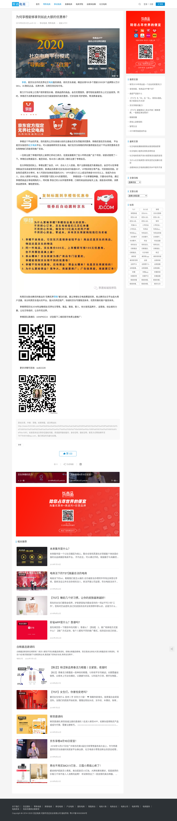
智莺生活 (133, 126)
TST (133, 209)
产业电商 (70, 806)
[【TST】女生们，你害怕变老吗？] (32, 699)
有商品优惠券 (146, 233)
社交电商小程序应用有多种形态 (142, 151)
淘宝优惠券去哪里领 (31, 809)
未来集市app (145, 237)
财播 (133, 272)
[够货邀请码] (32, 724)
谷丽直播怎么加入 (158, 268)
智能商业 (91, 806)
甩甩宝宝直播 (158, 245)
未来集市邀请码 (134, 241)
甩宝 (145, 241)
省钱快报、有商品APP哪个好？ (142, 89)
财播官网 (134, 276)
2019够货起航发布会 (138, 131)
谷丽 (145, 260)
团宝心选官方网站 (158, 217)
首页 (38, 4)
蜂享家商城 (157, 256)
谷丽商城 (157, 260)
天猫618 (134, 225)
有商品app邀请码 (134, 233)
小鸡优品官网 (134, 229)
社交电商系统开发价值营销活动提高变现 (146, 155)
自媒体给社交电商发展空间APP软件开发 (146, 167)
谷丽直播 (157, 264)
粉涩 (157, 253)
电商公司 (20, 659)
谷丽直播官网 (134, 268)
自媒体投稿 (91, 4)
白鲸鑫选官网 (134, 253)
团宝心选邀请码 (136, 122)
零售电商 (46, 4)
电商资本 (15, 809)
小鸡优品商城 (158, 225)
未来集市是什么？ (60, 548)
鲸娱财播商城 (158, 280)
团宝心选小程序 (146, 221)
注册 (151, 4)
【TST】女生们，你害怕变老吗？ (69, 692)
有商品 (145, 229)
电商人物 (102, 806)
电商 (51, 82)
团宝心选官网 (134, 221)
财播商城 (157, 272)
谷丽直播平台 (146, 268)
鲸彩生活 (157, 284)
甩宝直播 (157, 241)
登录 (145, 4)
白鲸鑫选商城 (158, 248)
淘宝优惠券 (23, 624)
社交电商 (103, 4)
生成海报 (70, 464)
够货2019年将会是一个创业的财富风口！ (146, 84)
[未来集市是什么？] (32, 556)
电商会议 (113, 806)
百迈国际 (26, 806)
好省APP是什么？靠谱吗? (65, 622)
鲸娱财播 (133, 117)
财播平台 (145, 276)
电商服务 (146, 806)
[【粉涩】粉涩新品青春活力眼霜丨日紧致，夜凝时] (32, 675)
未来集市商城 (158, 237)
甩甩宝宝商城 (146, 245)
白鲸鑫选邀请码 (26, 646)
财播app (145, 272)
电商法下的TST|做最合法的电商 (68, 573)
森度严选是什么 (136, 93)
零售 (56, 296)
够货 (157, 221)
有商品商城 (157, 233)
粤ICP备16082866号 (78, 813)
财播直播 (157, 276)
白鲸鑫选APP (146, 248)
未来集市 (134, 237)
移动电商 (57, 4)
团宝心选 (134, 217)
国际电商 (81, 806)
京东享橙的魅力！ (137, 105)
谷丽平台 (134, 264)
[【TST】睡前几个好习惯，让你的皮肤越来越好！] (32, 605)
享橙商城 (134, 213)
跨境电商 (48, 806)
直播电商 (68, 4)
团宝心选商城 (146, 217)
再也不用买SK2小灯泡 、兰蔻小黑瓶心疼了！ (76, 765)
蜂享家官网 (134, 260)
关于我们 (15, 806)
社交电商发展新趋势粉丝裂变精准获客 (145, 146)
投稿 (161, 4)
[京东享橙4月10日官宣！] (32, 748)
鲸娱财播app (145, 280)
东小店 (145, 209)
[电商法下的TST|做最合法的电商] (32, 581)
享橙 (24, 82)
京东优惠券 (157, 213)
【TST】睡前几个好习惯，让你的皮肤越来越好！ (78, 597)
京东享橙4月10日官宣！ (64, 741)
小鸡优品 (145, 225)
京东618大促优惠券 (146, 213)
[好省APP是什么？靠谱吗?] (32, 630)
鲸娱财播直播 (146, 284)
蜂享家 (133, 256)
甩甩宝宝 (134, 245)
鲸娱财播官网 (134, 284)
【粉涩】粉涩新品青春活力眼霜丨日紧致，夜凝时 (78, 667)
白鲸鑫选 (134, 248)
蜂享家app (145, 256)
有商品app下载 (158, 229)
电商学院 (79, 4)
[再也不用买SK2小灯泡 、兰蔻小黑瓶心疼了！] (32, 773)
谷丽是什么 (145, 264)
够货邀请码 (56, 716)
